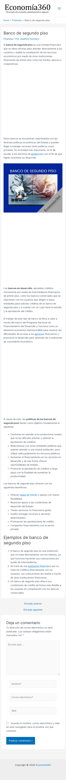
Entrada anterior (33, 604)
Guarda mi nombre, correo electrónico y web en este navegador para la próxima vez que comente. (33, 727)
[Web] (33, 711)
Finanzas (8, 39)
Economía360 (43, 765)
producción (37, 154)
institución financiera (39, 566)
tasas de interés (28, 494)
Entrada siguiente (33, 610)
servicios (39, 334)
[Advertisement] (33, 102)
